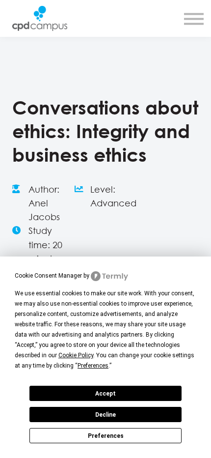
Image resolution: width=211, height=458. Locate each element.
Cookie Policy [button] (75, 355)
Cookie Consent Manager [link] (48, 275)
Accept (105, 393)
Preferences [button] (93, 365)
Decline (105, 414)
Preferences (106, 435)
